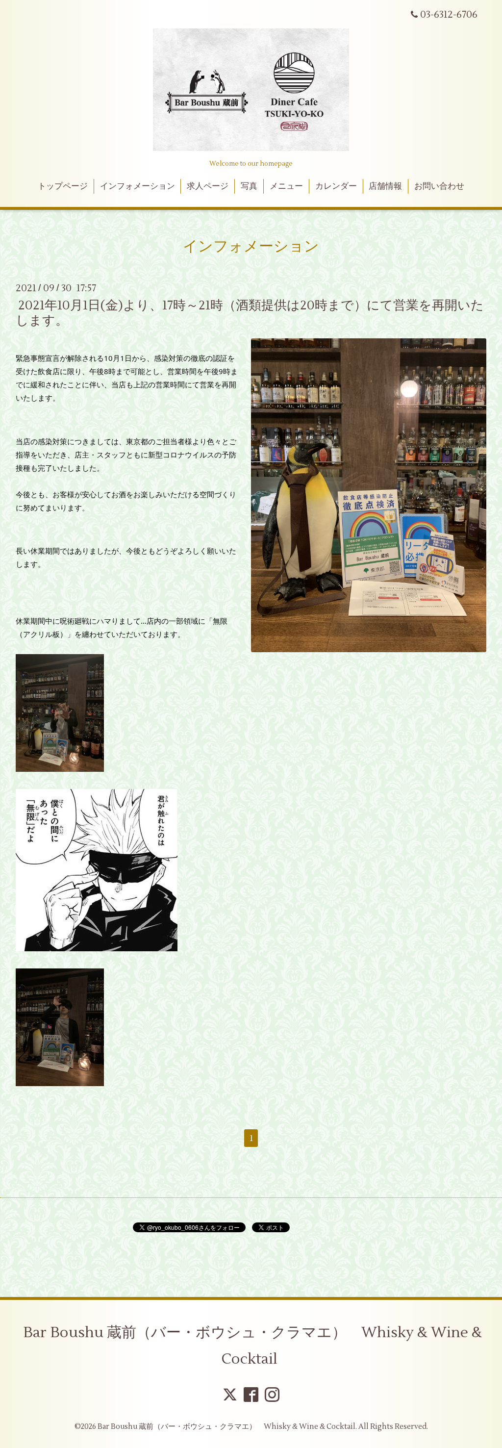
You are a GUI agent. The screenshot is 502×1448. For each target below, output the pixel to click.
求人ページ (207, 186)
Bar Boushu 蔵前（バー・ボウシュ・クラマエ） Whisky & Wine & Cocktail (252, 1346)
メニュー (286, 186)
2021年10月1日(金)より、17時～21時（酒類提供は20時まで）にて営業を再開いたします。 (250, 313)
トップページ (63, 186)
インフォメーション (137, 186)
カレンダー (336, 186)
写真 (249, 186)
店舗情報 (385, 186)
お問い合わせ (439, 186)
